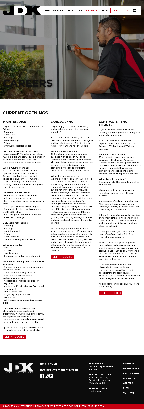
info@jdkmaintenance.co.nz (59, 369)
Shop (104, 10)
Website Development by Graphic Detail (81, 406)
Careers (91, 10)
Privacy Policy (44, 406)
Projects (129, 363)
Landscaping (131, 373)
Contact (119, 10)
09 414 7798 (48, 364)
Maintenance (131, 368)
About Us (73, 10)
